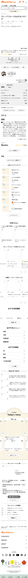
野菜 (4, 357)
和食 (4, 331)
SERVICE (4, 540)
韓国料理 (5, 342)
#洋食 (8, 21)
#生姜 (2, 23)
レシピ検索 (4, 5)
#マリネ (23, 268)
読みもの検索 (13, 5)
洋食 (4, 335)
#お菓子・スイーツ (15, 21)
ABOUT (3, 544)
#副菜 (27, 268)
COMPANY (4, 548)
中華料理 (5, 338)
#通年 (22, 21)
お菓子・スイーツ (13, 526)
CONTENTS (5, 536)
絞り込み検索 (13, 11)
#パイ (9, 268)
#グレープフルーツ (9, 23)
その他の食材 (7, 361)
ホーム (2, 526)
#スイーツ (3, 21)
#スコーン (23, 299)
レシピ (6, 526)
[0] (19, 2)
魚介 (4, 354)
